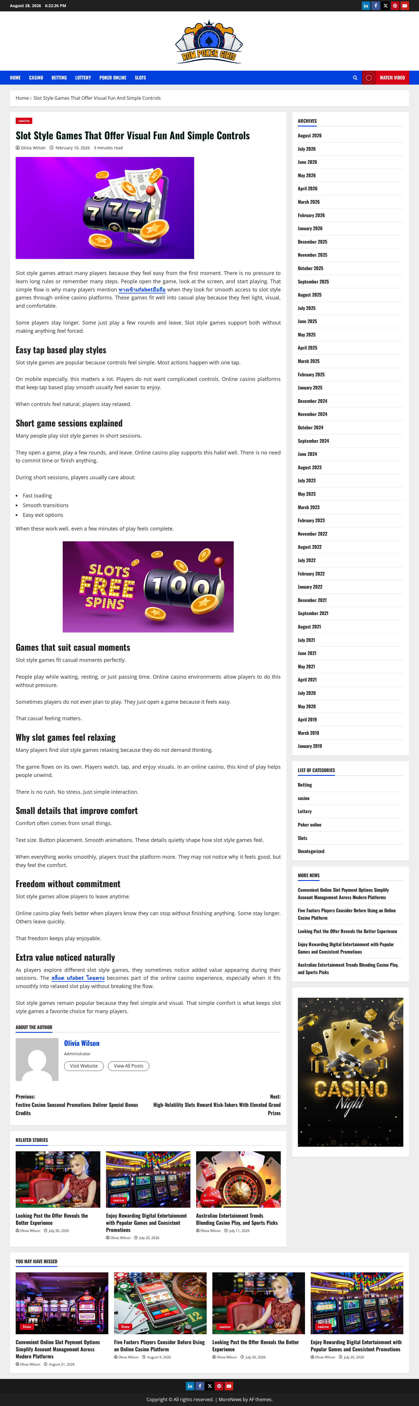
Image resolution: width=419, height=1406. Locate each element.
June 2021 (307, 653)
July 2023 (307, 480)
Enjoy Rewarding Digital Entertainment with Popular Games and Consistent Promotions (146, 1222)
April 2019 (307, 719)
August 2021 (309, 626)
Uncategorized (311, 851)
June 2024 (307, 453)
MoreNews (230, 1399)
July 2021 (306, 639)
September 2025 (313, 281)
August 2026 (310, 135)
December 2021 (312, 600)
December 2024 (312, 400)
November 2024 (312, 414)
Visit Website (84, 1066)
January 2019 (310, 745)
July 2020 (307, 692)
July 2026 (307, 148)
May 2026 (307, 175)
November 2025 (312, 254)
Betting (59, 77)
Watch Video (392, 77)
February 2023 (311, 520)
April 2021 (307, 679)
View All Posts (128, 1066)
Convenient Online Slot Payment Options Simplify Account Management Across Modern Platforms (343, 893)
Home (15, 77)
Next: (217, 1105)
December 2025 (312, 241)
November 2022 (312, 533)
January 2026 (310, 228)
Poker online (112, 77)
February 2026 (311, 215)
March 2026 (309, 201)
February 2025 (311, 374)
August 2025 (310, 294)
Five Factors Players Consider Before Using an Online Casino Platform (159, 1345)
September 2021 (313, 613)
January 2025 (310, 387)
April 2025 (307, 347)
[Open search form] (355, 77)
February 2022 (311, 573)
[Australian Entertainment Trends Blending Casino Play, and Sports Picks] (238, 1179)
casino (36, 77)
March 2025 (309, 361)
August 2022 (310, 546)
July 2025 (307, 308)
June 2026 (307, 161)
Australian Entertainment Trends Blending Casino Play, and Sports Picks (237, 1219)
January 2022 (310, 586)
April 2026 (308, 188)
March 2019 (308, 732)
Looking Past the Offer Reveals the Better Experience (52, 1219)
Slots (140, 77)
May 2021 (306, 666)
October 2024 (310, 427)
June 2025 (307, 321)
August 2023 (310, 467)
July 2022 (307, 560)
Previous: (77, 1105)
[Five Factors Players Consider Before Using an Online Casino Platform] (160, 1303)
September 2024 (313, 440)
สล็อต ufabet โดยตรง (78, 977)
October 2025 (310, 268)
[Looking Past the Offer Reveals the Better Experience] (58, 1179)
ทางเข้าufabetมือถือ (142, 289)
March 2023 (309, 507)
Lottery (83, 77)
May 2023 (307, 493)
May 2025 (307, 334)
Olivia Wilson (33, 147)
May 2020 (307, 706)
